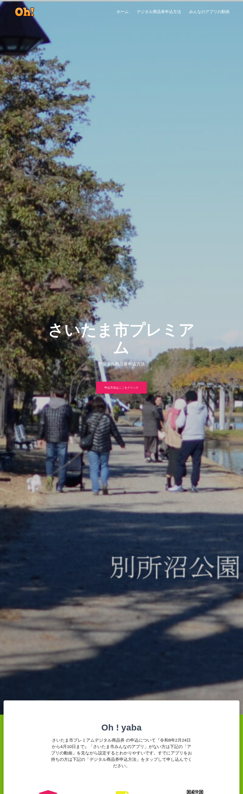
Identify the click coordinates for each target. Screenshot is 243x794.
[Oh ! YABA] (24, 12)
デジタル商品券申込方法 (159, 11)
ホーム (123, 11)
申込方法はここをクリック (121, 387)
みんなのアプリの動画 (209, 11)
